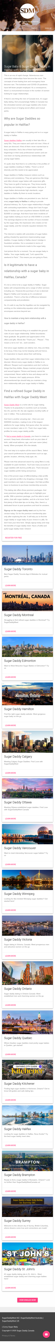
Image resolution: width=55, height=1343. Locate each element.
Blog (20, 28)
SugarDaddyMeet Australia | (32, 1318)
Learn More (10, 586)
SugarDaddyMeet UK (10, 1321)
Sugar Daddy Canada (25, 1331)
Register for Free (13, 538)
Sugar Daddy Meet (11, 405)
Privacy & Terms (8, 1336)
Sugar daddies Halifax (13, 140)
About (34, 28)
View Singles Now (27, 1300)
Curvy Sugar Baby (10, 1327)
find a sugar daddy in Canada (18, 436)
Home (6, 28)
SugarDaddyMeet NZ (10, 1318)
